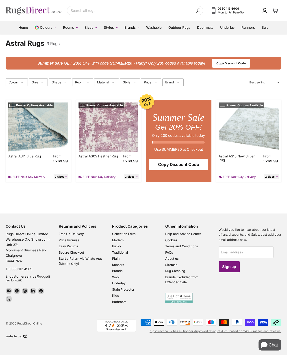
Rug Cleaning (175, 271)
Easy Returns (68, 246)
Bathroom (119, 302)
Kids (115, 295)
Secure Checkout (71, 252)
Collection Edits (124, 234)
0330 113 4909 (20, 269)
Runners (118, 265)
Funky (116, 246)
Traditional (120, 252)
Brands (117, 271)
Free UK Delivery (71, 234)
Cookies (171, 240)
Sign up (229, 266)
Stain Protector (123, 289)
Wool (116, 277)
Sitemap (171, 265)
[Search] (198, 10)
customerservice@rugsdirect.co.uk (28, 278)
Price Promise (69, 240)
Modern (118, 240)
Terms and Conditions (181, 246)
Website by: (14, 336)
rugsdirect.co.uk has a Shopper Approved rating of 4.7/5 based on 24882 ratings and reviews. (215, 331)
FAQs (169, 252)
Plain (116, 258)
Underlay (119, 283)
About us (172, 258)
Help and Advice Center (183, 234)
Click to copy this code (143, 63)
